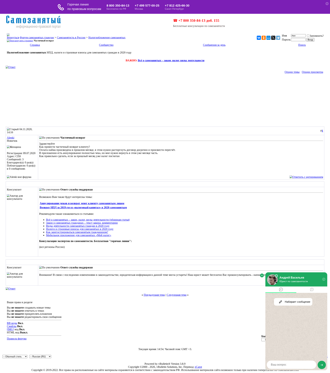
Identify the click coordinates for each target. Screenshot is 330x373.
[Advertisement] (165, 101)
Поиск (302, 44)
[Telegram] (278, 38)
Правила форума (16, 338)
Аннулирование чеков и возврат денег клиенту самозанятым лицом (82, 203)
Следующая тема (176, 294)
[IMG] (10, 329)
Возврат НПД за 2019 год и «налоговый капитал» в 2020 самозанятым (83, 207)
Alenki (10, 137)
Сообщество (106, 44)
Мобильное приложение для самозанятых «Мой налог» (78, 235)
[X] (273, 38)
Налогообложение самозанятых (106, 37)
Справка (35, 44)
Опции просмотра (312, 71)
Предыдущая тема (154, 294)
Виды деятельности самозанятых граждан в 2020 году (77, 225)
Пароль (286, 39)
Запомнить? (317, 35)
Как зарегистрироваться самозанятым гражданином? (77, 232)
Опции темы (292, 71)
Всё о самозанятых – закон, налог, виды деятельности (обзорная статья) (88, 219)
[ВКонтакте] (259, 38)
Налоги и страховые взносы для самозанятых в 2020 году (79, 229)
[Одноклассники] (264, 38)
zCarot (198, 366)
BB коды (12, 323)
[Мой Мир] (268, 38)
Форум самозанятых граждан (37, 37)
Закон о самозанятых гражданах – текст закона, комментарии (82, 222)
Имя (284, 35)
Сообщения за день (214, 44)
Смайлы (11, 326)
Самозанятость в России (71, 37)
